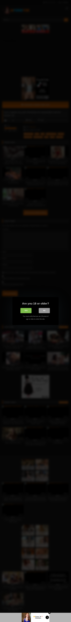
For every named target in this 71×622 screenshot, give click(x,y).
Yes (26, 310)
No (44, 310)
